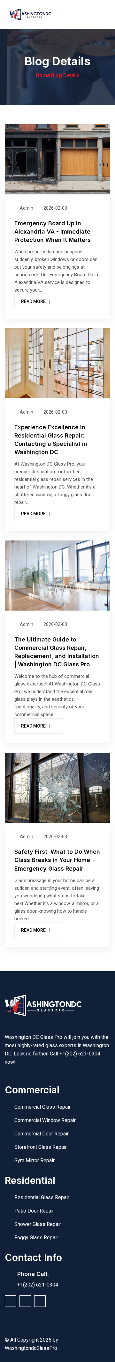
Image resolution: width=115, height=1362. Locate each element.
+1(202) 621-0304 (79, 1054)
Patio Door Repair (34, 1211)
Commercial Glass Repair (42, 1107)
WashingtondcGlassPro (31, 1348)
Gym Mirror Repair (34, 1160)
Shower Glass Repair (37, 1224)
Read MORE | (35, 301)
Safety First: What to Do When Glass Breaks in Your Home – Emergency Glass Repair (57, 860)
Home (43, 75)
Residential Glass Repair (41, 1197)
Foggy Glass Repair (36, 1238)
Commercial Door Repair (41, 1134)
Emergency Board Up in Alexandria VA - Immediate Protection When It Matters (52, 231)
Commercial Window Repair (45, 1120)
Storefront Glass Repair (40, 1147)
